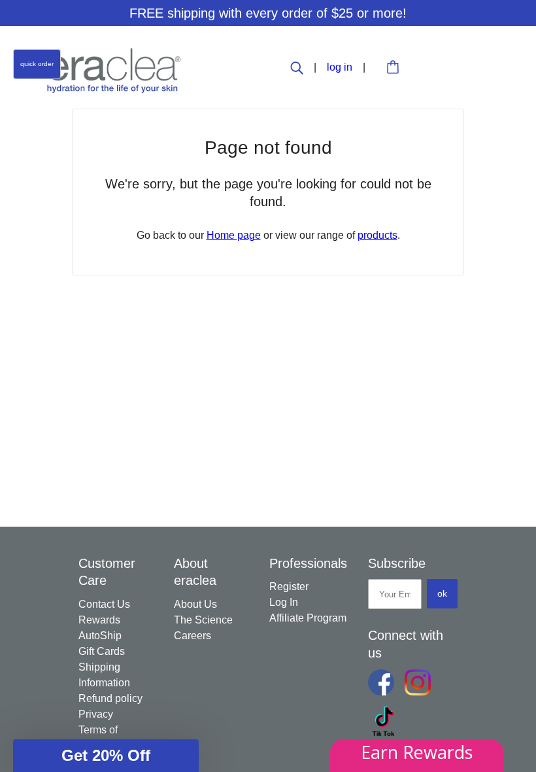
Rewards (99, 619)
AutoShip (100, 635)
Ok (442, 593)
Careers (192, 635)
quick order (37, 63)
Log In (283, 602)
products (377, 235)
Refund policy (110, 698)
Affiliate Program (307, 617)
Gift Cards (101, 651)
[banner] (114, 69)
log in (341, 67)
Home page (234, 235)
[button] (106, 755)
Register (289, 586)
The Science (203, 619)
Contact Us (104, 604)
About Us (195, 604)
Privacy (95, 714)
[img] (298, 67)
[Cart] (394, 68)
